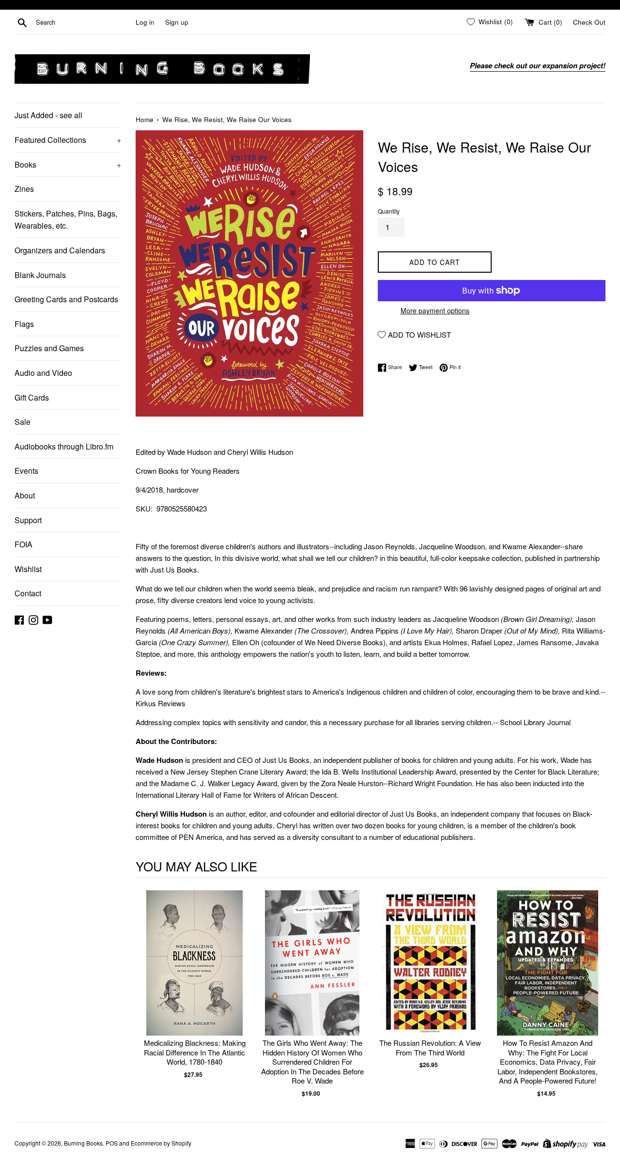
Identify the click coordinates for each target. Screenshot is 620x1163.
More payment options (435, 310)
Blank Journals (40, 274)
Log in (145, 22)
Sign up (176, 22)
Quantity (389, 211)
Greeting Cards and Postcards (66, 299)
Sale (23, 421)
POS (112, 1143)
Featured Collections (68, 139)
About (25, 495)
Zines (24, 188)
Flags (24, 323)
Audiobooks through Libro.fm (64, 446)
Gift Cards (32, 397)
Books (68, 164)
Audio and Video (43, 372)
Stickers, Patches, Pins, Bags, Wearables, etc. (66, 220)
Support (28, 520)
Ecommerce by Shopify (161, 1143)
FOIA (23, 544)
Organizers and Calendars (60, 250)
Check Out (589, 22)
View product (194, 973)
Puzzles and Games (49, 348)
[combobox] (84, 22)
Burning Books (83, 1143)
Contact (28, 593)
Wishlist (28, 568)
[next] (595, 994)
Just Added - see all (48, 115)
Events (26, 470)
